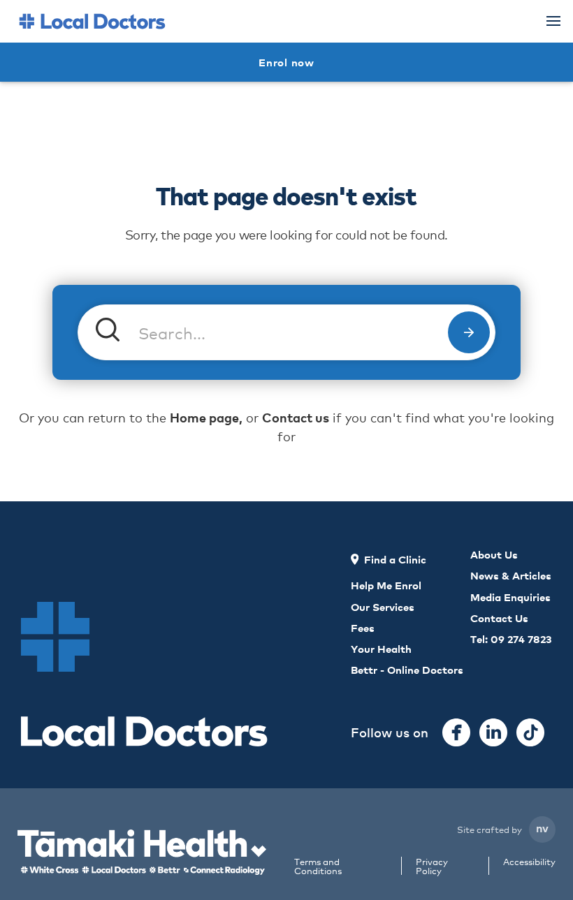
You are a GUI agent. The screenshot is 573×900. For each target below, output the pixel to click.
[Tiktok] (530, 732)
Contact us (295, 417)
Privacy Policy (432, 866)
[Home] (92, 21)
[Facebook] (456, 732)
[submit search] (469, 332)
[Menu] (553, 21)
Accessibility (529, 862)
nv (542, 827)
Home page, (206, 417)
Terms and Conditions (318, 866)
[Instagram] (493, 732)
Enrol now (286, 61)
